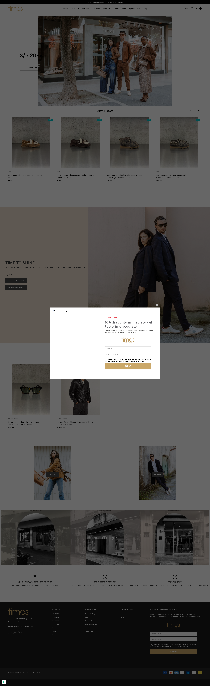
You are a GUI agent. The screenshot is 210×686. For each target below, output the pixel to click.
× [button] (157, 304)
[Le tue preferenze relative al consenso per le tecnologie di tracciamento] (4, 682)
